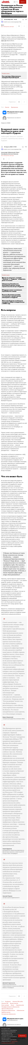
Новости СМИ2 (5, 123)
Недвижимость (20, 1010)
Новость (7, 107)
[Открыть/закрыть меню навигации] (14, 2)
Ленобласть (8, 1001)
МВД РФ (3, 40)
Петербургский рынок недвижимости (10, 1007)
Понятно (22, 1035)
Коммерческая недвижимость (8, 1014)
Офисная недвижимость (7, 1009)
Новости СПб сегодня (18, 1001)
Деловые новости (14, 1003)
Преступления (14, 107)
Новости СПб (4, 1003)
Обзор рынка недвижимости (8, 1010)
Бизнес (12, 1005)
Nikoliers (22, 438)
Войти (23, 2)
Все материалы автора (7, 26)
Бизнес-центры (5, 1005)
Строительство (20, 1005)
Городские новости (5, 1012)
